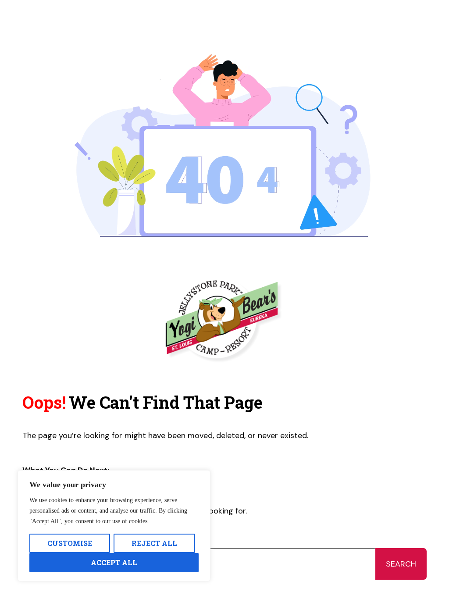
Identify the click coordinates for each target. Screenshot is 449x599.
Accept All (114, 562)
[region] (114, 525)
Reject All (154, 543)
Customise (69, 543)
